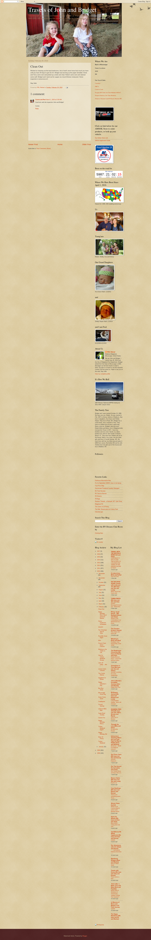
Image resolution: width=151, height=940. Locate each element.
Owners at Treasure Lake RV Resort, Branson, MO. (108, 99)
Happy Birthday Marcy (101, 722)
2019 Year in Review (114, 718)
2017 (98, 551)
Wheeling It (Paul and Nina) (116, 639)
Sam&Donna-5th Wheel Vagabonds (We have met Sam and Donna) (116, 835)
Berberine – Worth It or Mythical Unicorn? (116, 747)
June (100, 595)
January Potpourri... (114, 760)
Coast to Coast (99, 89)
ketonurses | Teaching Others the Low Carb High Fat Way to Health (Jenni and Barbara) (116, 740)
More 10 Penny (101, 737)
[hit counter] (99, 542)
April (100, 601)
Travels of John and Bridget (62, 9)
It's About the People (114, 730)
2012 (98, 565)
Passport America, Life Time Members (105, 95)
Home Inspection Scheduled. (102, 622)
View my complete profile (102, 374)
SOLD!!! (100, 627)
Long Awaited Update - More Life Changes (116, 702)
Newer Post (33, 144)
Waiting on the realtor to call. (102, 651)
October (101, 582)
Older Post (86, 144)
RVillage (97, 499)
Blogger (84, 936)
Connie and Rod (40, 99)
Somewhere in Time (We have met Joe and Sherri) (115, 668)
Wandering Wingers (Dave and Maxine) (115, 860)
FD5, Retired (111, 352)
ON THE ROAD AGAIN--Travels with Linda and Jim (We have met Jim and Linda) (115, 586)
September (102, 585)
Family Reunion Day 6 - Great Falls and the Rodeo (116, 658)
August (101, 589)
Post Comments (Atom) (44, 148)
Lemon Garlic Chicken (102, 669)
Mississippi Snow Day (102, 693)
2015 (98, 557)
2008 (98, 753)
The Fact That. (115, 576)
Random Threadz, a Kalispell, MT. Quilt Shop (108, 501)
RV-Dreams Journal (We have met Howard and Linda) (115, 696)
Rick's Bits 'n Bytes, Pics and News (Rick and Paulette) (116, 886)
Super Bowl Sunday (101, 714)
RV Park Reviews (100, 491)
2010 (98, 571)
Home (60, 144)
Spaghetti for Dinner (102, 678)
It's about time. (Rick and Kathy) (116, 574)
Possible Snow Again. (102, 636)
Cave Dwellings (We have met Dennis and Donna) (116, 790)
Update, (113, 840)
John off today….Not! (102, 664)
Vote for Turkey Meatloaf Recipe (101, 657)
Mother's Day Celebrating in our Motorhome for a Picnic (116, 621)
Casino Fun (101, 717)
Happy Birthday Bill (102, 733)
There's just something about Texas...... (115, 796)
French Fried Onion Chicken (102, 644)
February (101, 607)
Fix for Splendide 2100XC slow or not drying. (108, 483)
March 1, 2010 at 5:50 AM (54, 99)
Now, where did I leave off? (115, 632)
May (100, 598)
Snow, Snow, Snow (102, 697)
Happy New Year (115, 687)
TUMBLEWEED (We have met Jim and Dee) (115, 600)
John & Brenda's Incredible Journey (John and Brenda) (116, 683)
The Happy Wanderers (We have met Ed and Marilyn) (115, 916)
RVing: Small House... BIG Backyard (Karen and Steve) (116, 614)
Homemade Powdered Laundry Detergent (107, 488)
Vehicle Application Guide (102, 140)
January (101, 746)
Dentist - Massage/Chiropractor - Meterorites (116, 605)
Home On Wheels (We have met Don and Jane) (115, 819)
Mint (99, 640)
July (100, 592)
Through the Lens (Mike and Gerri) (116, 726)
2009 (98, 750)
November (102, 578)
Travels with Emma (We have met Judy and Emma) (116, 873)
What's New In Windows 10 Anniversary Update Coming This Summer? (115, 894)
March (101, 604)
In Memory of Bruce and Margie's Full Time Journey (115, 904)
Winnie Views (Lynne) (115, 804)
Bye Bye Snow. (100, 689)
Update (113, 908)
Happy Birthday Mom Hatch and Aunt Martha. (102, 615)
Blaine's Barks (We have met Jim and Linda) (115, 779)
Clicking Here (99, 533)
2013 (98, 562)
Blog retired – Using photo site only (115, 824)
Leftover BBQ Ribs (102, 709)
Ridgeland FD (99, 504)
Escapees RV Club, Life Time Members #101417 (108, 92)
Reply (37, 108)
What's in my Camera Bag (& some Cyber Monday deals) (115, 809)
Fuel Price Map (99, 486)
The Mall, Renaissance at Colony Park (106, 509)
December (102, 573)
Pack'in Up (114, 783)
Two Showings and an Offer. (102, 631)
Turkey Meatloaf (101, 742)
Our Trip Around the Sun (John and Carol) (116, 768)
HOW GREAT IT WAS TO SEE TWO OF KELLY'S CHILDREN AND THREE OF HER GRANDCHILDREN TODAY (116, 563)
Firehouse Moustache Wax (103, 480)
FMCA (97, 86)
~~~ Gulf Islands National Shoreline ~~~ (116, 851)
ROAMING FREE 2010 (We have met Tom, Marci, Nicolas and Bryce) (116, 712)
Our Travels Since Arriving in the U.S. (116, 772)
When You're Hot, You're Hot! (116, 592)
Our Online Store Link (101, 138)
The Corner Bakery (101, 674)
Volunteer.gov (99, 512)
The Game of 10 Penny (102, 506)
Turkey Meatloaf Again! (101, 728)
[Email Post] (66, 87)
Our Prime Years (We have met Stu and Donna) (116, 756)
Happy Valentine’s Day (102, 683)
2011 (98, 568)
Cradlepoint (101, 701)
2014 (98, 560)
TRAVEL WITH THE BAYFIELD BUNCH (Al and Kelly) (116, 554)
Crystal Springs (101, 705)
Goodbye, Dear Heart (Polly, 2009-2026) (116, 643)
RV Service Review (101, 493)
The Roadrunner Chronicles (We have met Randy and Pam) (116, 653)
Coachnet (97, 83)
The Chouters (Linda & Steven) (116, 629)
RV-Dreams (98, 496)
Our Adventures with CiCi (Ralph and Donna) (116, 846)
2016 (98, 554)
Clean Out (101, 609)
